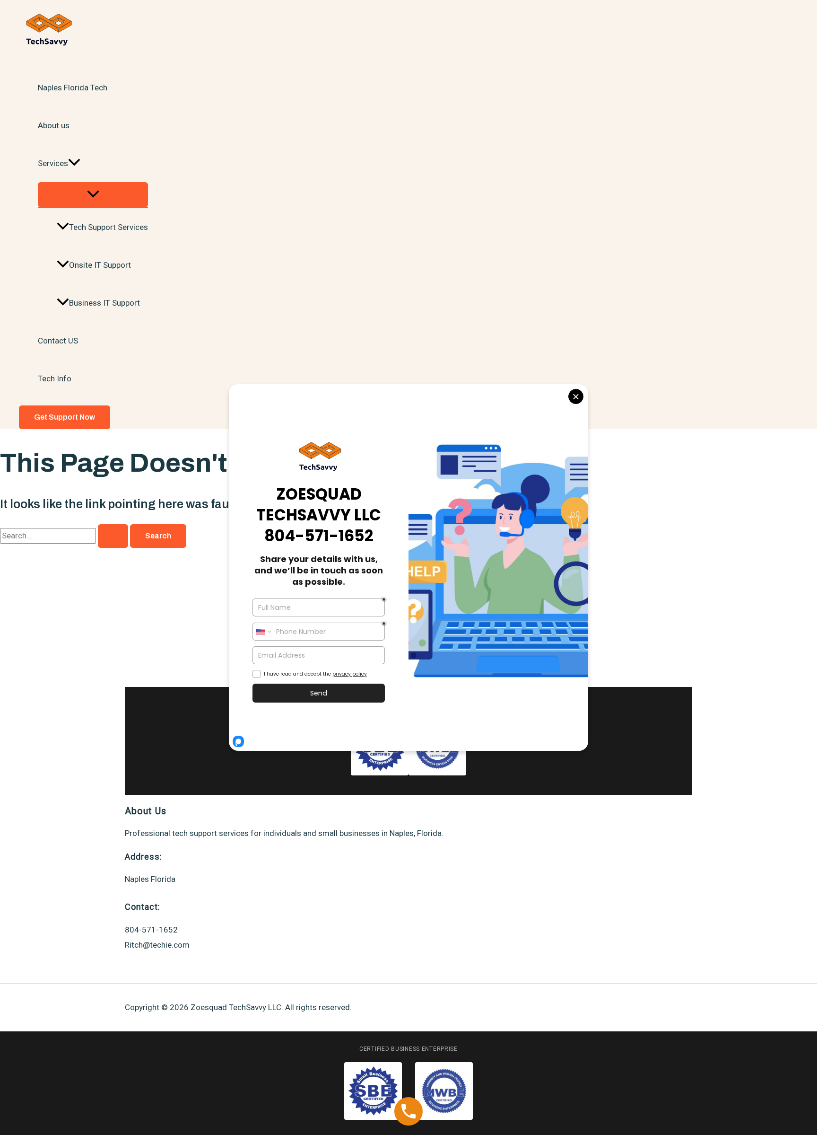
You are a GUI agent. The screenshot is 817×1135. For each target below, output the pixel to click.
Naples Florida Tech (72, 87)
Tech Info (54, 378)
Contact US (58, 340)
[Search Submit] (113, 536)
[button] (74, 163)
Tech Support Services (108, 227)
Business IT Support (104, 303)
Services (53, 163)
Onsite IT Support (100, 265)
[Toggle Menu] (93, 194)
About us (54, 125)
